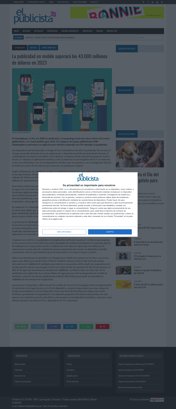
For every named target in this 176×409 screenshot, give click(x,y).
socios (66, 189)
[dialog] (88, 204)
